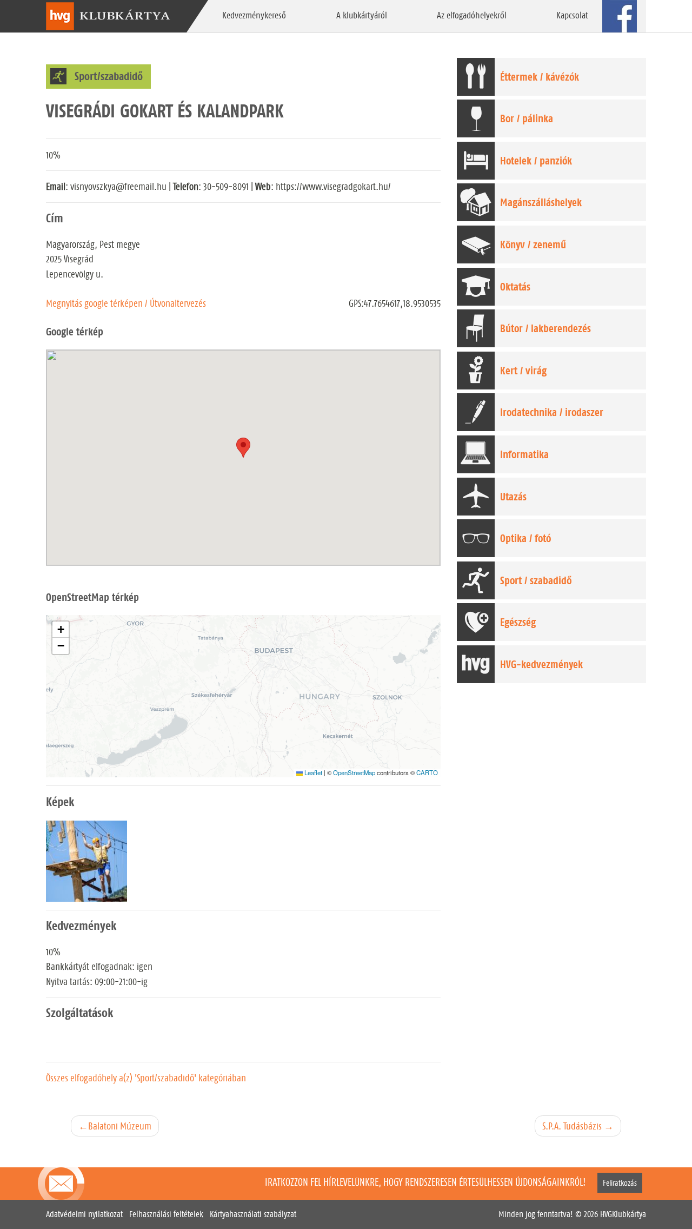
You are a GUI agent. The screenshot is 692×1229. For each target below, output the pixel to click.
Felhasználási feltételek (166, 1214)
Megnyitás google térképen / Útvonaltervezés (126, 303)
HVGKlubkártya (623, 1214)
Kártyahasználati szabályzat (253, 1214)
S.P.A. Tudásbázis (572, 1126)
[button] (60, 630)
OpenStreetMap (354, 772)
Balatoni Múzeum (119, 1126)
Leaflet (312, 772)
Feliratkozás (620, 1182)
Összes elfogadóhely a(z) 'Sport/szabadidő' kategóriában (146, 1077)
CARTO (427, 772)
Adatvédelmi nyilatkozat (84, 1214)
